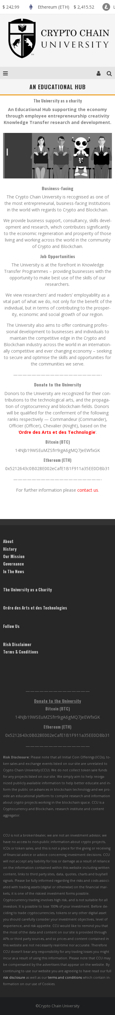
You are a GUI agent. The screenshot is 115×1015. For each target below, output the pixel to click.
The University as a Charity (27, 589)
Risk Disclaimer (17, 644)
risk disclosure (14, 977)
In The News (13, 571)
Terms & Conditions (20, 652)
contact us (87, 490)
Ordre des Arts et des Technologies (35, 608)
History (10, 549)
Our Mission (14, 556)
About (8, 541)
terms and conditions (65, 977)
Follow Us (11, 626)
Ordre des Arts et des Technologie (57, 432)
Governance (13, 564)
